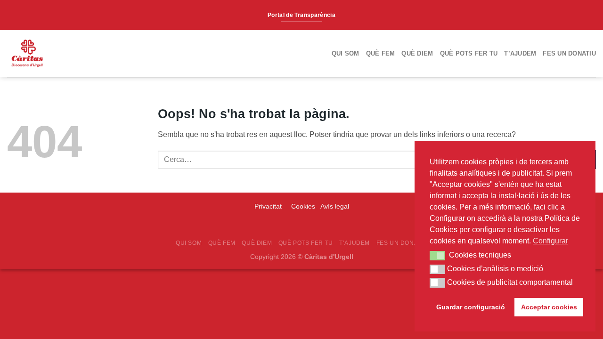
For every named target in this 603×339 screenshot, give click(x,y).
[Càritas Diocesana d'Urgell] (60, 53)
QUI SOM (345, 53)
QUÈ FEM (380, 53)
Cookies (303, 206)
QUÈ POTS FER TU (469, 53)
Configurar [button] (550, 241)
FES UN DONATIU (569, 53)
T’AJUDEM (520, 53)
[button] (437, 255)
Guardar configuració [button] (470, 307)
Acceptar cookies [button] (549, 307)
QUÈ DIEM (417, 53)
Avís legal (334, 206)
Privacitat (269, 206)
